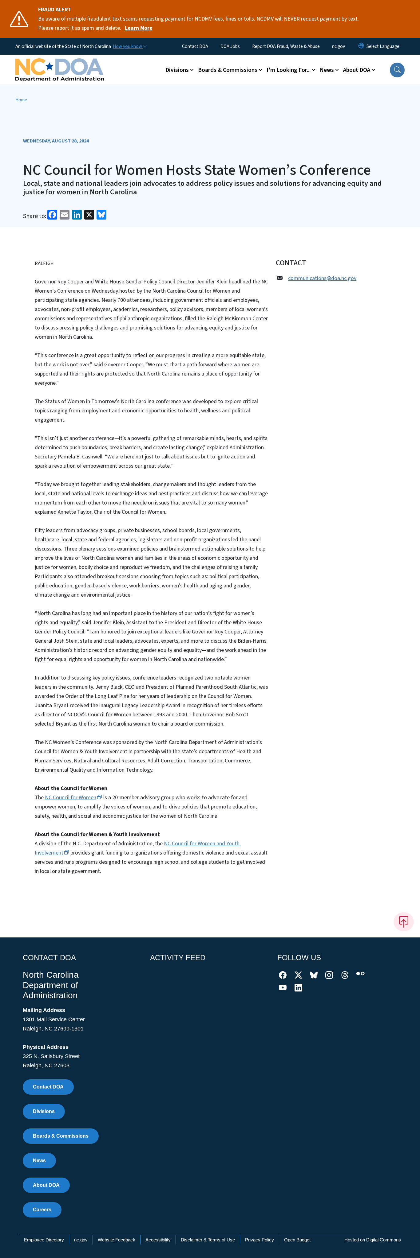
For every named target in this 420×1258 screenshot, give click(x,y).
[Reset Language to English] (361, 46)
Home (21, 99)
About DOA (46, 1185)
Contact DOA (195, 46)
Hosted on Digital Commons (372, 1239)
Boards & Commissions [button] (227, 70)
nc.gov (338, 46)
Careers (42, 1209)
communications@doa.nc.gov (322, 278)
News (39, 1160)
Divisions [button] (177, 70)
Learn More (139, 28)
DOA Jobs (230, 46)
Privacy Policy (259, 1239)
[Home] (59, 63)
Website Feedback (116, 1239)
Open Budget (297, 1239)
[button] (397, 70)
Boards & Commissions (61, 1136)
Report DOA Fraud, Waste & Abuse (286, 46)
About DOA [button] (356, 70)
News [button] (327, 70)
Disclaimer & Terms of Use (208, 1239)
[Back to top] (404, 921)
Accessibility (158, 1239)
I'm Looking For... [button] (289, 70)
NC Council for (70, 797)
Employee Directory (44, 1239)
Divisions (44, 1111)
